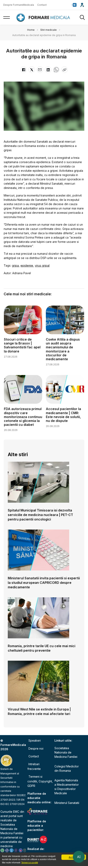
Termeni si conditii (29, 862)
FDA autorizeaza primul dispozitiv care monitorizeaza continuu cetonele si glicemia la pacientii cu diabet (23, 417)
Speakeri (34, 740)
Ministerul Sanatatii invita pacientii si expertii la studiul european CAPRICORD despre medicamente (44, 582)
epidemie (26, 265)
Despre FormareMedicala (18, 4)
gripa (15, 265)
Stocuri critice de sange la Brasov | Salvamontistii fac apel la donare (22, 345)
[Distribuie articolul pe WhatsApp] (56, 69)
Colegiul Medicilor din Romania (66, 768)
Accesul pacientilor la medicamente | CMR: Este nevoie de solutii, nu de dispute (63, 415)
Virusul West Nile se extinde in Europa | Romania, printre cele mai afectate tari (39, 711)
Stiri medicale (48, 29)
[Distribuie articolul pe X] (31, 69)
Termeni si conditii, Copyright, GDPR (40, 781)
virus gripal (42, 265)
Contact (42, 4)
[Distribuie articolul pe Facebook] (23, 69)
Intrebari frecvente (34, 766)
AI (78, 857)
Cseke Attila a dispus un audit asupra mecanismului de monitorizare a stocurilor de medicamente (63, 349)
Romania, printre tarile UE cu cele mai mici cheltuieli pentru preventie (41, 648)
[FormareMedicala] (44, 17)
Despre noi (35, 748)
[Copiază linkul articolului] (64, 69)
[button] (74, 5)
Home (31, 29)
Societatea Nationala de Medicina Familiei (11, 829)
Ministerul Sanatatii (66, 803)
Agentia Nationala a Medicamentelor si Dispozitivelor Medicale (66, 786)
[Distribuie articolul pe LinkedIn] (48, 69)
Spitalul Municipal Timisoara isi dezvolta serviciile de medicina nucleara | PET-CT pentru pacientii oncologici (40, 514)
